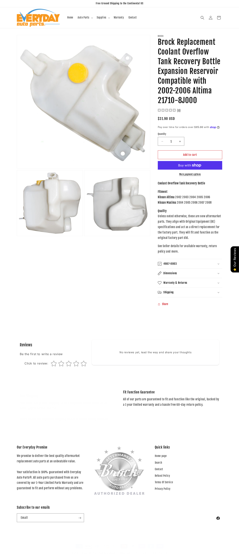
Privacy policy (142, 549)
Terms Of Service (164, 482)
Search (158, 462)
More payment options (190, 174)
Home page (161, 456)
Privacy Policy (162, 489)
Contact (159, 469)
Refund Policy (162, 475)
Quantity (162, 133)
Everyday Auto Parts (89, 549)
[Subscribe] (80, 518)
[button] (84, 17)
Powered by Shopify (107, 549)
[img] (167, 111)
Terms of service (159, 549)
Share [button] (165, 304)
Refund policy (126, 549)
